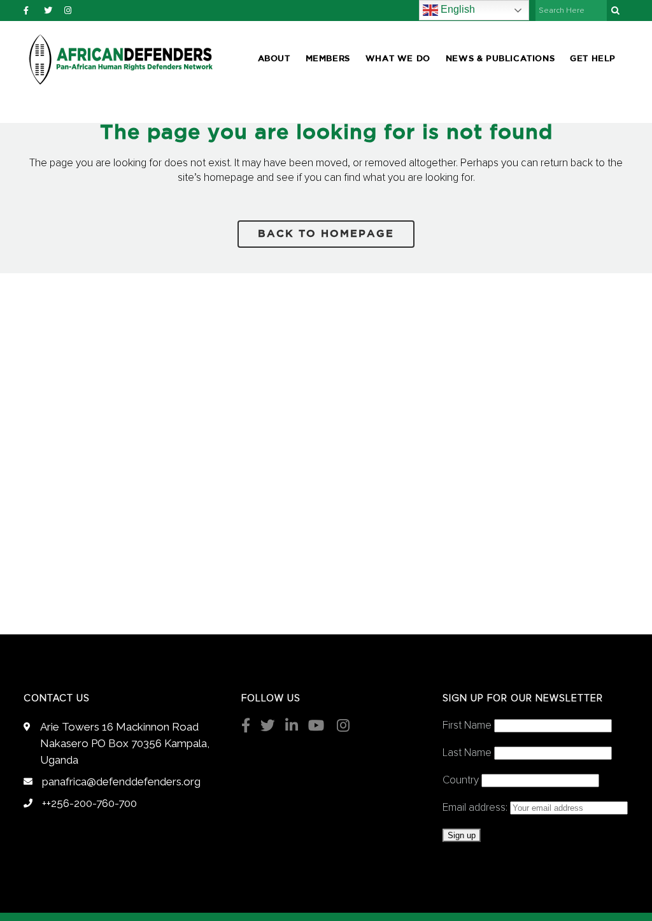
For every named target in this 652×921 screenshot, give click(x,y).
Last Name (467, 753)
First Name (467, 725)
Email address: (476, 808)
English (456, 9)
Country (461, 780)
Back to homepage (326, 234)
